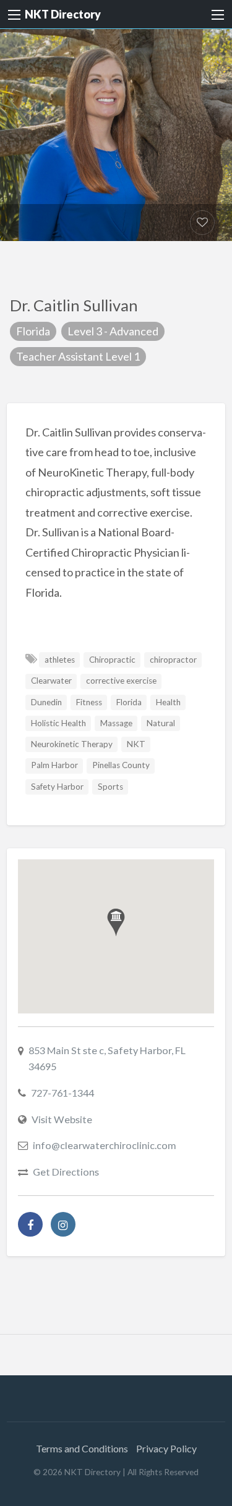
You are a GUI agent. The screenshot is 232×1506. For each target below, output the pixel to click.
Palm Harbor (54, 765)
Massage (116, 723)
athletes (60, 660)
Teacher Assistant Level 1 (78, 356)
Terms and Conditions (82, 1448)
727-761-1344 (62, 1093)
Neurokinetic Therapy (72, 744)
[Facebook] (30, 1224)
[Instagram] (63, 1224)
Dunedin (46, 702)
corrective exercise (121, 680)
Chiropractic (112, 660)
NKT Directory (63, 14)
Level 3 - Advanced (112, 331)
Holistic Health (58, 723)
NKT (136, 744)
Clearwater (51, 680)
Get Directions (66, 1171)
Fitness (89, 702)
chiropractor (173, 660)
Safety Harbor (57, 787)
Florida (33, 331)
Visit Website (62, 1119)
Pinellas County (121, 765)
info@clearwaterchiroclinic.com (104, 1145)
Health (168, 702)
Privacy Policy (166, 1448)
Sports (110, 787)
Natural (161, 723)
